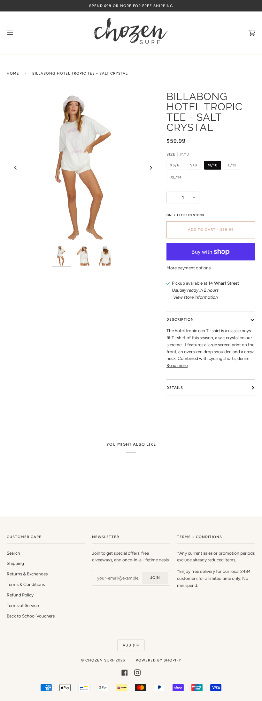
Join (155, 577)
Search (13, 553)
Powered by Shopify (158, 660)
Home (13, 73)
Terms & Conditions (26, 584)
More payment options (188, 267)
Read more (177, 365)
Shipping (15, 563)
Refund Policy (20, 594)
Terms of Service (23, 605)
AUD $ (129, 645)
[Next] (150, 167)
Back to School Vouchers (31, 615)
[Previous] (15, 167)
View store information (195, 297)
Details (174, 387)
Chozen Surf (100, 660)
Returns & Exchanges (27, 573)
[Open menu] (16, 33)
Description (180, 319)
